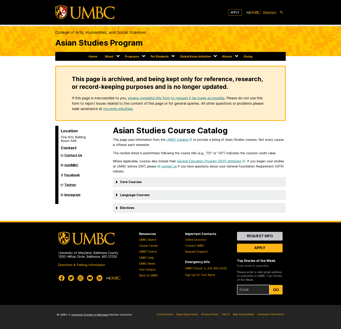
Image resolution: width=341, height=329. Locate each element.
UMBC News (147, 263)
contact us (169, 166)
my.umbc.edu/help (118, 109)
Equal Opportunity (187, 314)
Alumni (227, 56)
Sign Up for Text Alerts (200, 274)
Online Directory (195, 239)
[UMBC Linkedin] (99, 278)
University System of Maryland (90, 314)
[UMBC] (85, 12)
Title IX (225, 314)
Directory (269, 12)
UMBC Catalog (177, 140)
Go (276, 289)
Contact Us (73, 155)
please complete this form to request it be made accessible (176, 98)
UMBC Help (146, 257)
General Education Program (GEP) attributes (209, 161)
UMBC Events (148, 251)
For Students (160, 56)
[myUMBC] (253, 12)
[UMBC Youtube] (90, 278)
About (109, 56)
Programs (132, 56)
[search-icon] (281, 12)
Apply (235, 12)
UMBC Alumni (147, 239)
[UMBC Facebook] (61, 278)
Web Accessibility (243, 314)
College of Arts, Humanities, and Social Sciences (100, 32)
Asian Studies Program (99, 43)
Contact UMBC (194, 245)
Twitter (70, 186)
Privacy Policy (209, 314)
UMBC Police (193, 268)
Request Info (260, 236)
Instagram (72, 196)
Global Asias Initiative (195, 56)
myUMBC (71, 167)
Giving (248, 56)
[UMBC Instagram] (80, 278)
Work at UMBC (148, 275)
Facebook (72, 176)
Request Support (196, 251)
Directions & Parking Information (81, 265)
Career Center (148, 245)
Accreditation (165, 314)
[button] (199, 182)
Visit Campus (147, 269)
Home (93, 56)
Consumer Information (270, 314)
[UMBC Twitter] (71, 278)
